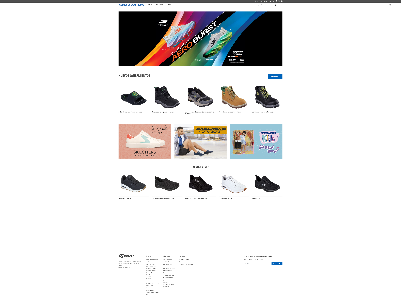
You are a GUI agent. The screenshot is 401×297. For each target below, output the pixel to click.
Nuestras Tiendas (184, 259)
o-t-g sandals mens (168, 275)
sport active (149, 285)
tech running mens (168, 284)
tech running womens (152, 292)
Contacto (181, 262)
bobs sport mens (167, 259)
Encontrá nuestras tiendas (265, 1)
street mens (166, 282)
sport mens (166, 279)
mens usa (165, 273)
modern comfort (151, 270)
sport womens (150, 288)
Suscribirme (277, 263)
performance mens (168, 277)
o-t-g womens (150, 281)
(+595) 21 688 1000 (124, 267)
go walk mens (167, 262)
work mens (166, 286)
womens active (150, 295)
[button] (391, 5)
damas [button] (150, 5)
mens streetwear (167, 270)
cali (147, 262)
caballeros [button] (159, 5)
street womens (150, 290)
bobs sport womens (152, 259)
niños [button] (169, 5)
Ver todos (275, 76)
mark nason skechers (169, 268)
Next (286, 101)
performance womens (152, 283)
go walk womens (151, 264)
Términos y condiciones (186, 264)
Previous (115, 101)
